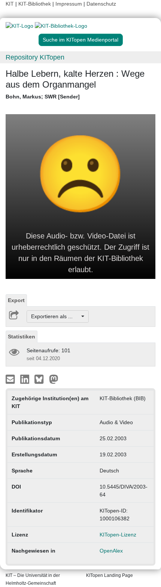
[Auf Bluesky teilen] (41, 379)
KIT (10, 4)
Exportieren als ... (55, 316)
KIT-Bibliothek (35, 4)
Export (16, 300)
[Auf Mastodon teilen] (53, 379)
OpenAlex (111, 551)
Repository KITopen (35, 57)
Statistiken (21, 337)
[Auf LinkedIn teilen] (25, 379)
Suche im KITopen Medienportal (80, 40)
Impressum (68, 4)
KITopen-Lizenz (118, 535)
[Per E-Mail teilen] (11, 379)
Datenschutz (101, 4)
